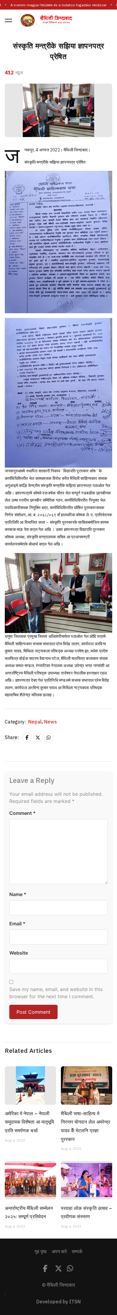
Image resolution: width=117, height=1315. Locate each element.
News (50, 722)
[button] (8, 20)
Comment (22, 813)
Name (17, 894)
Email (17, 924)
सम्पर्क (77, 1251)
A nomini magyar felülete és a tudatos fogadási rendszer (58, 5)
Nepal (35, 722)
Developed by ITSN (58, 1301)
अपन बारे (59, 1251)
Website (18, 953)
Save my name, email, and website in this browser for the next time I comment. (56, 992)
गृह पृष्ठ (40, 1251)
